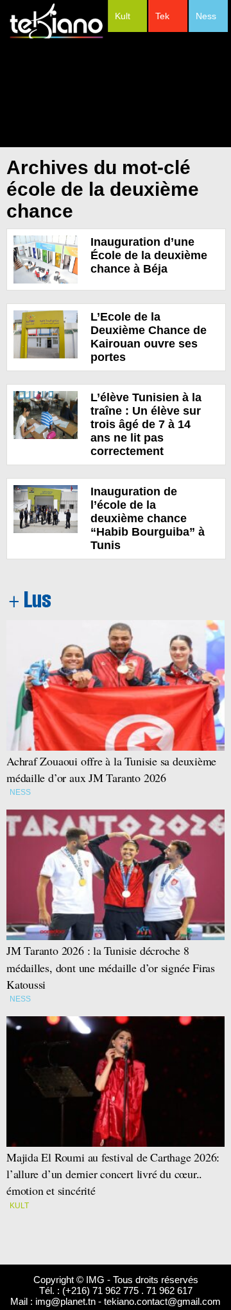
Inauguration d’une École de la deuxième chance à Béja (148, 255)
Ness (206, 16)
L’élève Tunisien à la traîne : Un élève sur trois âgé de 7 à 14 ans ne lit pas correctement (145, 424)
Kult (122, 16)
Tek (162, 16)
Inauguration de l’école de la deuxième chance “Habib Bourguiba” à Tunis (147, 518)
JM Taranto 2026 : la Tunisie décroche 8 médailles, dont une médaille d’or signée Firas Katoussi (110, 967)
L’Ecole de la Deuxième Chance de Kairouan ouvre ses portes (148, 336)
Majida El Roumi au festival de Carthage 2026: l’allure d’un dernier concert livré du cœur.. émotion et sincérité (114, 1173)
